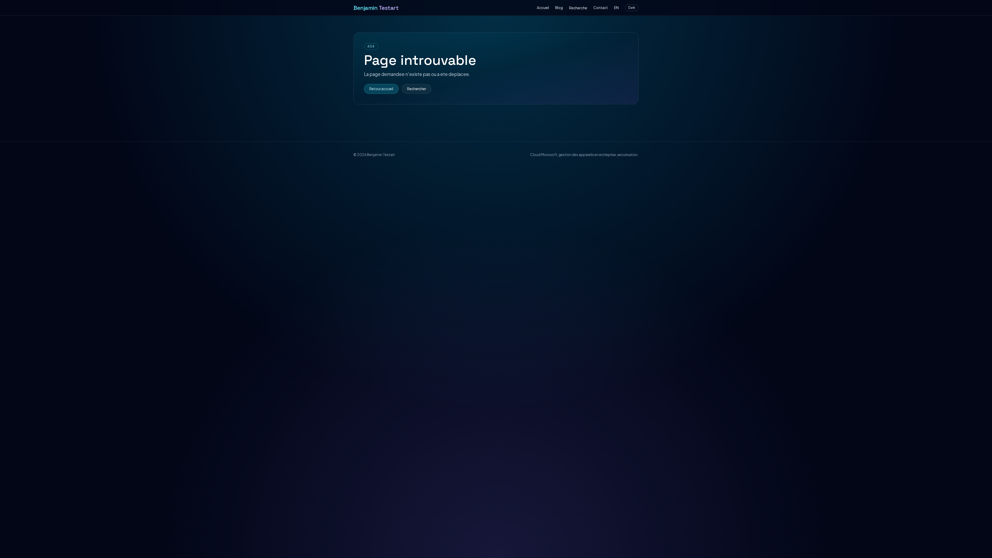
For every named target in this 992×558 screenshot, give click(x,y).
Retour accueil (381, 89)
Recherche (578, 7)
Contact (600, 7)
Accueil (543, 7)
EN (616, 7)
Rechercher (416, 89)
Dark (631, 8)
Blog (559, 7)
